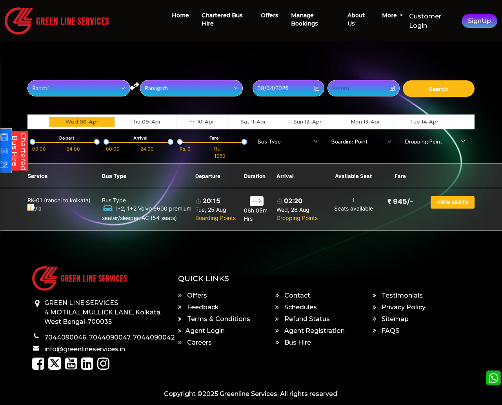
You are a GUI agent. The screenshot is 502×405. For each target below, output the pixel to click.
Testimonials (401, 295)
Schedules (300, 307)
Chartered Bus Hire (222, 19)
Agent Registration (314, 330)
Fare (400, 176)
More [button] (390, 15)
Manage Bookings (304, 19)
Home (180, 15)
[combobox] (288, 141)
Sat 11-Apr (253, 121)
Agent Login (205, 330)
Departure (207, 176)
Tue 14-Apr (423, 121)
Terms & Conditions (218, 319)
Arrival (285, 176)
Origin (35, 77)
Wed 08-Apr (81, 121)
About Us (356, 19)
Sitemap (394, 319)
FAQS (389, 330)
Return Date (342, 77)
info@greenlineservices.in (84, 349)
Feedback (202, 307)
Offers (269, 15)
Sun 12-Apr (307, 121)
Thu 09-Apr (145, 121)
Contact (296, 295)
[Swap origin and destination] (134, 86)
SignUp (479, 21)
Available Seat (353, 176)
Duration (255, 176)
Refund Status (306, 319)
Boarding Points (215, 217)
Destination (154, 77)
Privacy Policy (403, 307)
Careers (199, 342)
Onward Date (270, 77)
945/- (400, 201)
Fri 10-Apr (201, 121)
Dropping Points (297, 217)
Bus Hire (297, 342)
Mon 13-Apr (365, 121)
